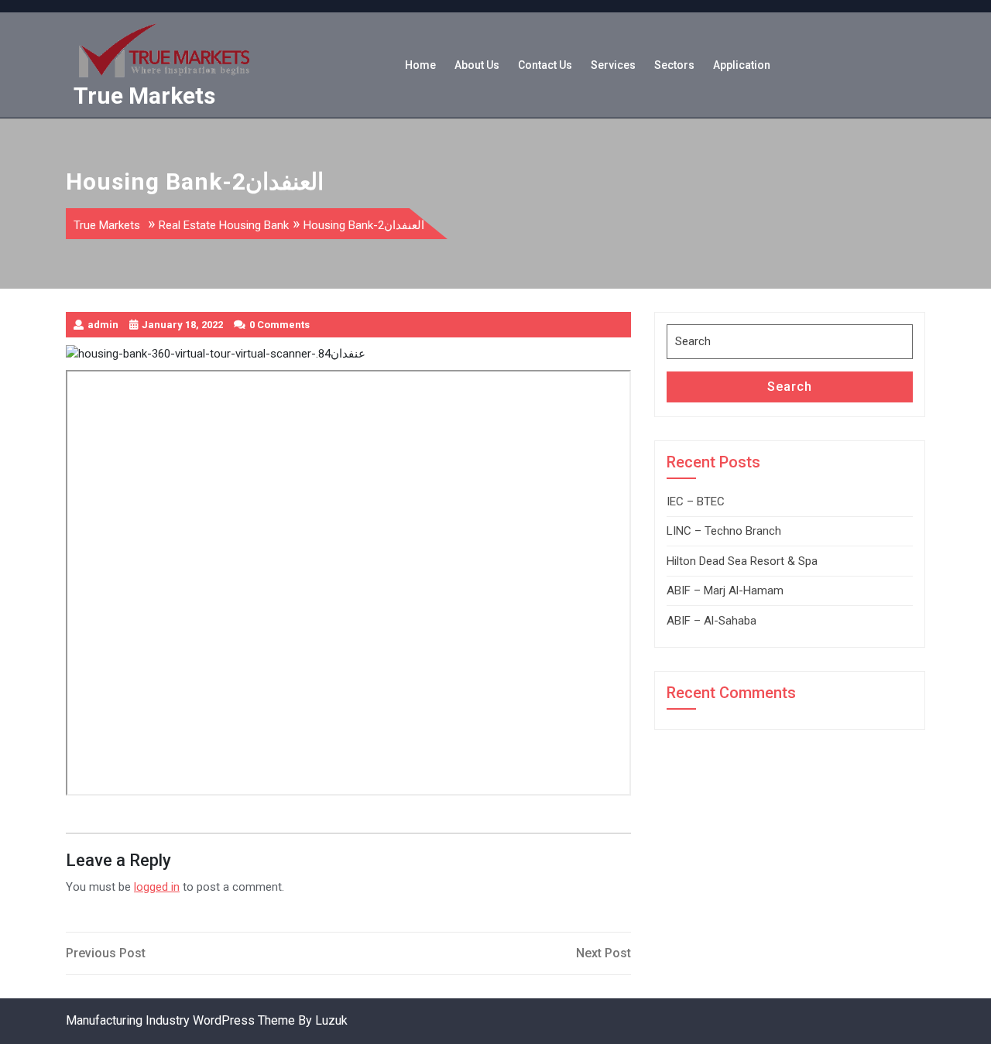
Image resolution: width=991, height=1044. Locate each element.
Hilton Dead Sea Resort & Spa (742, 561)
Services (613, 65)
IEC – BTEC (696, 501)
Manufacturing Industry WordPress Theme (180, 1020)
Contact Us (545, 65)
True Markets (144, 95)
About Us (476, 65)
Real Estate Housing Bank (224, 225)
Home (420, 65)
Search (789, 386)
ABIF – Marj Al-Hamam (725, 590)
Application (741, 65)
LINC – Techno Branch (724, 531)
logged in (157, 887)
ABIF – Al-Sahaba (711, 621)
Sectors (674, 65)
